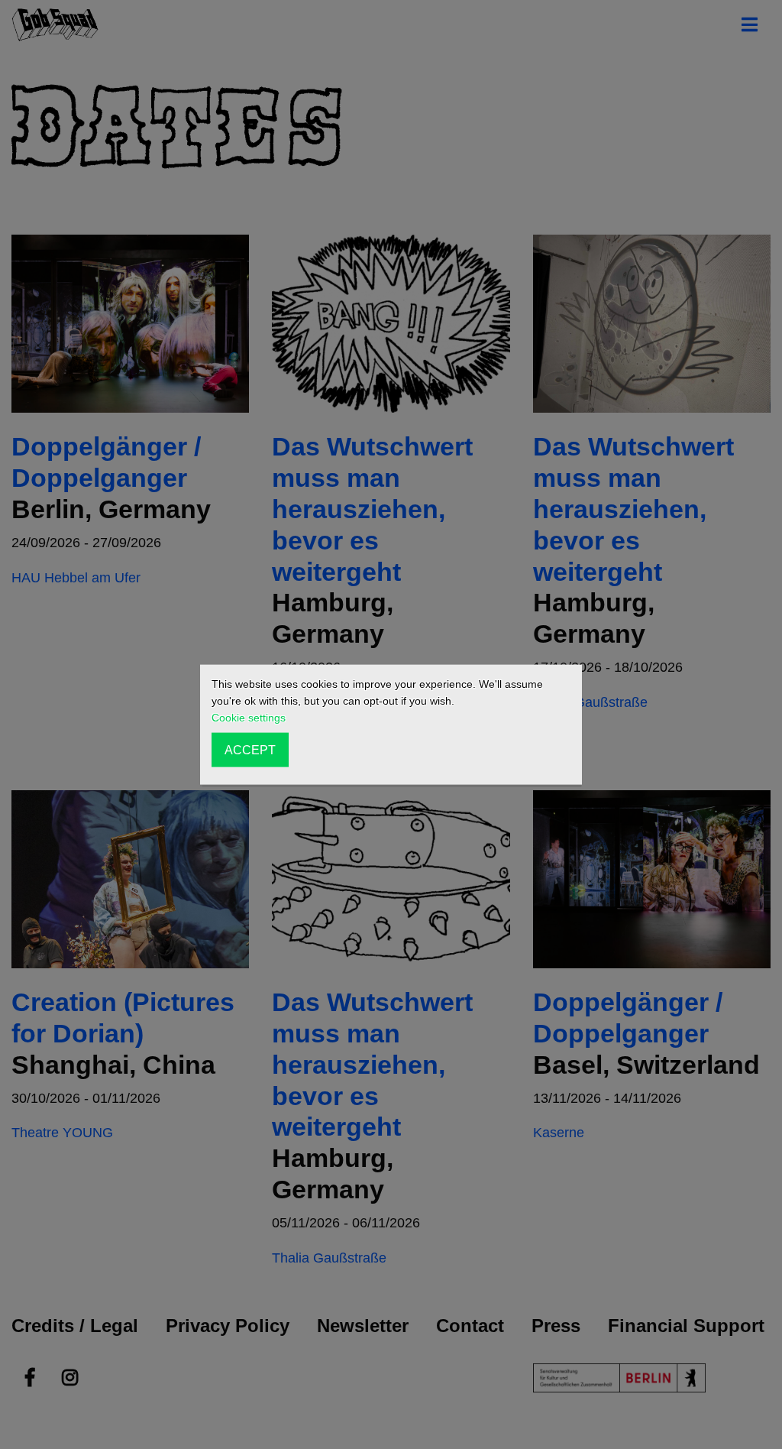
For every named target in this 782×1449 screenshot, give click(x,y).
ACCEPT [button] (250, 750)
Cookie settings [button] (249, 718)
